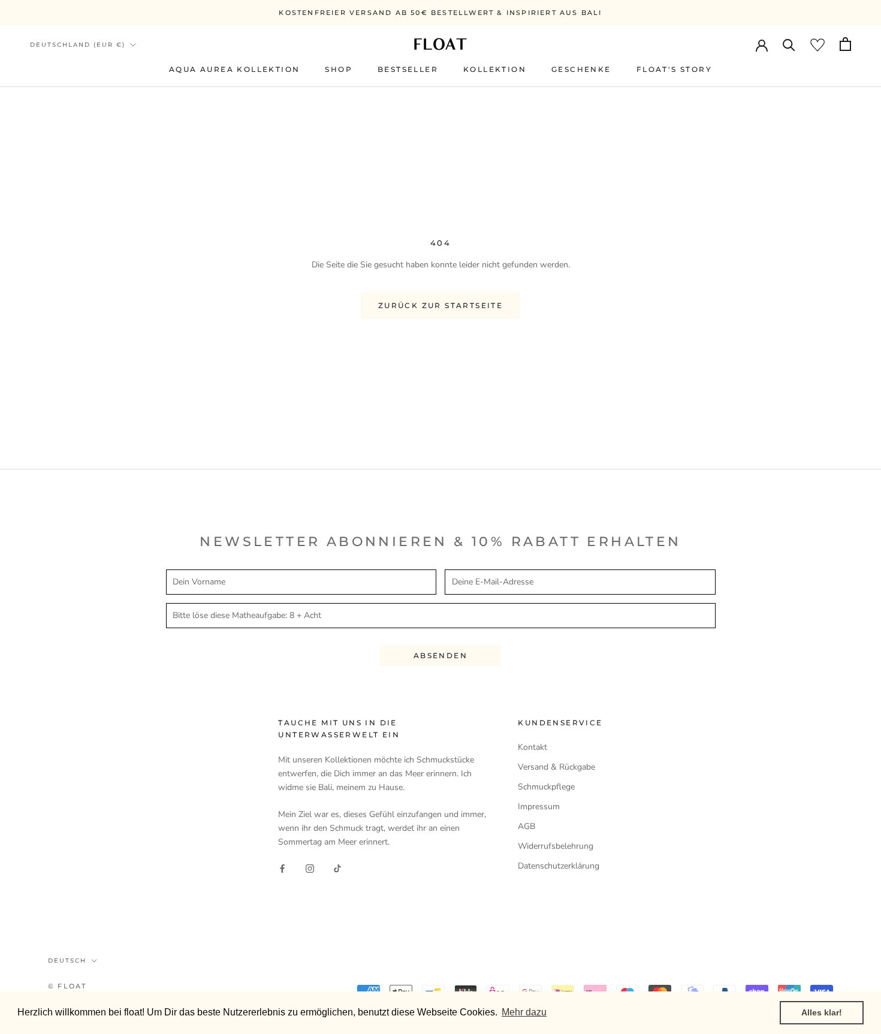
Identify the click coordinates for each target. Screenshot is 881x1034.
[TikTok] (337, 868)
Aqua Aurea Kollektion (234, 69)
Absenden (440, 655)
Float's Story (674, 69)
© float (67, 986)
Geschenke (581, 69)
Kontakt (532, 747)
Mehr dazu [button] (524, 1012)
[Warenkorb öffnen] (845, 44)
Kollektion (494, 69)
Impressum (539, 806)
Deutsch (67, 960)
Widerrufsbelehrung (555, 846)
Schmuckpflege (546, 786)
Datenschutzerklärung (558, 866)
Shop (338, 69)
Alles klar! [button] (821, 1012)
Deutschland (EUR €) (77, 45)
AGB (526, 826)
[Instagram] (310, 868)
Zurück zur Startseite (440, 305)
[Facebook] (282, 868)
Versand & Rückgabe (556, 767)
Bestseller (408, 69)
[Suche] (789, 44)
